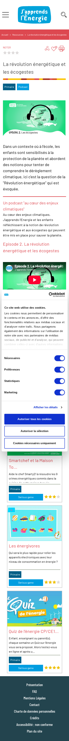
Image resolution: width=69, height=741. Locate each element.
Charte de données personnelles (34, 711)
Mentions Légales (35, 698)
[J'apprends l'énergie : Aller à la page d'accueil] (34, 15)
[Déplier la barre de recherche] (64, 15)
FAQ (34, 691)
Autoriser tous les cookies (34, 419)
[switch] (59, 370)
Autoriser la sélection (34, 431)
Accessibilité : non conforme (34, 724)
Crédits (34, 718)
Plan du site (34, 731)
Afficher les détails (45, 407)
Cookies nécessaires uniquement (34, 443)
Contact (34, 704)
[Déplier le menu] (5, 14)
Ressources (17, 34)
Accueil (4, 34)
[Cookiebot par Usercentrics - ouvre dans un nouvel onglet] (49, 294)
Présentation (34, 684)
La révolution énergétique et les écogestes (47, 34)
